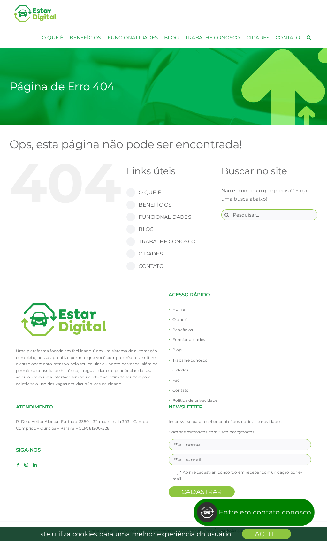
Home (178, 309)
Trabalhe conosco (190, 360)
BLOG (146, 229)
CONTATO (151, 266)
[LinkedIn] (35, 465)
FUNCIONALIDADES (165, 217)
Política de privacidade (194, 400)
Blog (177, 349)
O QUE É (150, 192)
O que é (180, 319)
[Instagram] (26, 465)
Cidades (180, 370)
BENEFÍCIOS (155, 205)
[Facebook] (18, 465)
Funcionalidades (188, 339)
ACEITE (266, 534)
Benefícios (182, 329)
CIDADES (151, 254)
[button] (309, 37)
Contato (180, 390)
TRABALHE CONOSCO (167, 242)
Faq (176, 380)
